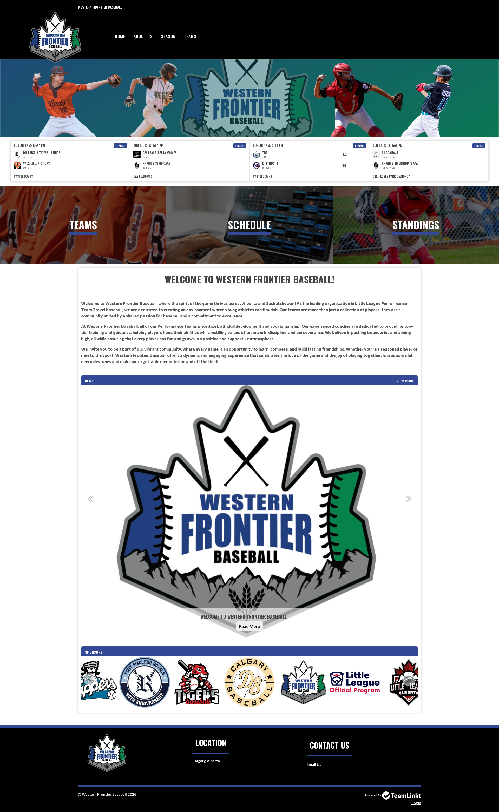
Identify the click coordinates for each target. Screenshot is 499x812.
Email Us (314, 764)
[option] (70, 161)
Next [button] (408, 498)
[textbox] (249, 323)
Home (120, 36)
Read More (249, 626)
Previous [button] (90, 498)
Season (168, 36)
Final (120, 145)
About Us (143, 36)
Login (416, 803)
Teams (190, 36)
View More (405, 381)
